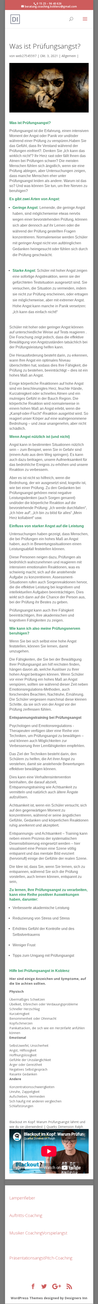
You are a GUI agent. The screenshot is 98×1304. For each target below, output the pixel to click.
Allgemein (69, 56)
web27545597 (26, 56)
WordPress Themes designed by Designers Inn (49, 1298)
